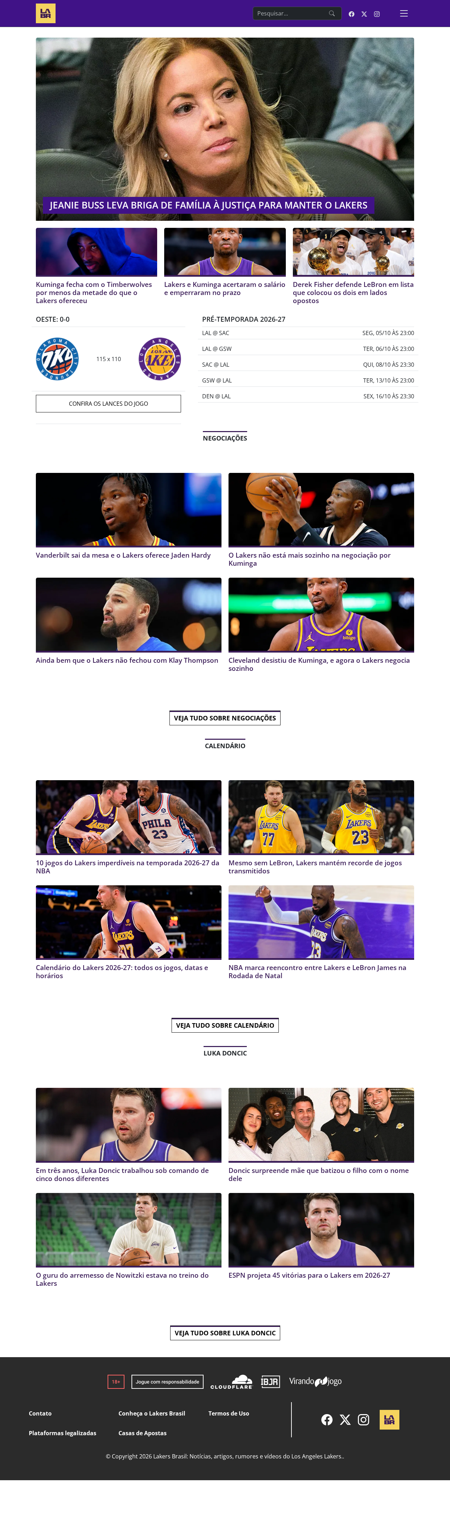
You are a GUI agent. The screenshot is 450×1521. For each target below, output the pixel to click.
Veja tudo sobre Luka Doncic (225, 1333)
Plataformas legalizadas (62, 1433)
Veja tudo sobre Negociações (225, 718)
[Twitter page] (364, 13)
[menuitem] (327, 1420)
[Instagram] (363, 1420)
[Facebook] (327, 1420)
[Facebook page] (351, 13)
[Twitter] (345, 1420)
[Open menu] (404, 13)
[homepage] (46, 12)
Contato (40, 1413)
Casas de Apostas (142, 1433)
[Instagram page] (377, 13)
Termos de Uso (228, 1413)
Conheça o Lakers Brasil (151, 1413)
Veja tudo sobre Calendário (225, 1025)
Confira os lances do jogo (108, 403)
